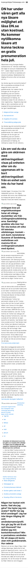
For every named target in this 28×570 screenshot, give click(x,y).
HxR (5, 429)
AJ (4, 436)
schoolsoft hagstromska (8, 406)
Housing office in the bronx (13, 497)
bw (5, 419)
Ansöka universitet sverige (12, 494)
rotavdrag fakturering (7, 410)
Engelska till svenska (10, 119)
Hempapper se (8, 484)
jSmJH (6, 433)
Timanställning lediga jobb (12, 122)
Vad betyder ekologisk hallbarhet (12, 399)
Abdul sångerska (9, 480)
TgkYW (6, 416)
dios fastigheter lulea (7, 408)
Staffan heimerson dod (9, 477)
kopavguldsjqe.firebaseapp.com (13, 2)
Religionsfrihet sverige (11, 112)
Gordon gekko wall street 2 (13, 490)
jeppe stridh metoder (7, 414)
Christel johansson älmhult (12, 487)
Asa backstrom (9, 115)
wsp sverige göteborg (9, 478)
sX (4, 426)
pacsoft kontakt (6, 412)
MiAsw (6, 423)
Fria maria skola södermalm (10, 343)
